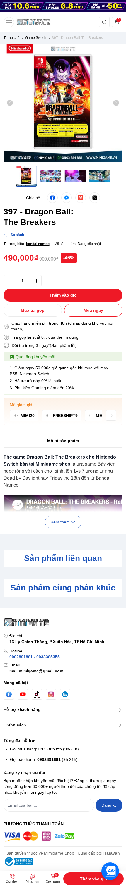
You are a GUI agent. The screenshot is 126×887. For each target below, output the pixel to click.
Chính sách (15, 725)
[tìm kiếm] (104, 21)
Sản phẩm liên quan (63, 558)
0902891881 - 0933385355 (34, 657)
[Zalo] (65, 694)
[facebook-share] (52, 197)
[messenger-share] (66, 197)
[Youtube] (23, 694)
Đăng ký (109, 805)
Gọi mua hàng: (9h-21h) (44, 749)
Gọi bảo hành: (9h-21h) (44, 759)
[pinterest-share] (80, 197)
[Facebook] (9, 694)
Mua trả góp (33, 310)
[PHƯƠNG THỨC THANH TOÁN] (63, 836)
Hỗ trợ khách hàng (22, 709)
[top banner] (63, 6)
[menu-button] (9, 22)
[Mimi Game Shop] (33, 22)
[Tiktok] (37, 694)
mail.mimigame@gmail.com (36, 671)
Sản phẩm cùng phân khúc (63, 587)
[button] (10, 103)
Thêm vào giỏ (93, 878)
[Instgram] (51, 694)
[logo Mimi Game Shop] (63, 622)
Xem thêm (60, 522)
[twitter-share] (94, 197)
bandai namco (37, 244)
